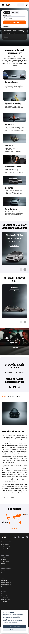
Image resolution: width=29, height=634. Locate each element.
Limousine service (6, 568)
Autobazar (4, 578)
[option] (14, 35)
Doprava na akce (5, 573)
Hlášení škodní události (7, 550)
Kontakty (3, 591)
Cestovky (3, 563)
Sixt (2, 594)
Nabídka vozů (4, 580)
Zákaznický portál (5, 548)
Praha (3, 497)
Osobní (7, 12)
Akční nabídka (5, 544)
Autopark (3, 557)
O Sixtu (18, 396)
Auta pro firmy (5, 561)
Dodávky (16, 12)
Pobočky (3, 559)
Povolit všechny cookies (14, 626)
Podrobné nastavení (13, 622)
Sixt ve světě (11, 396)
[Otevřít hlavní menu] (3, 4)
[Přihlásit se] (27, 5)
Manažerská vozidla (6, 584)
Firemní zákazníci (6, 26)
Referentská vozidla (6, 582)
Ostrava (13, 497)
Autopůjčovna (5, 555)
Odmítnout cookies (14, 629)
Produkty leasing (5, 546)
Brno (8, 497)
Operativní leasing (6, 542)
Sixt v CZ (4, 396)
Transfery (3, 571)
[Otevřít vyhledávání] (14, 5)
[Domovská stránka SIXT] (9, 5)
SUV (2, 586)
